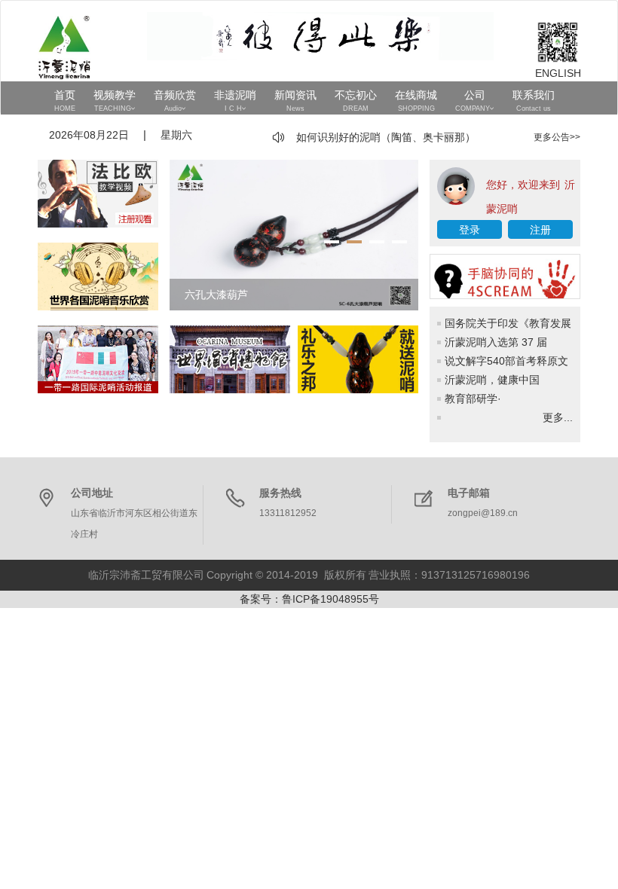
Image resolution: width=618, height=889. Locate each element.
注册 (540, 230)
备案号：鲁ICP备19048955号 (309, 599)
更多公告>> (557, 137)
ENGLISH (557, 73)
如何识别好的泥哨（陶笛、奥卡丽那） (386, 137)
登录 (469, 230)
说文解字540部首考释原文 (506, 361)
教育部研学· (473, 399)
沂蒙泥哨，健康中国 (492, 380)
